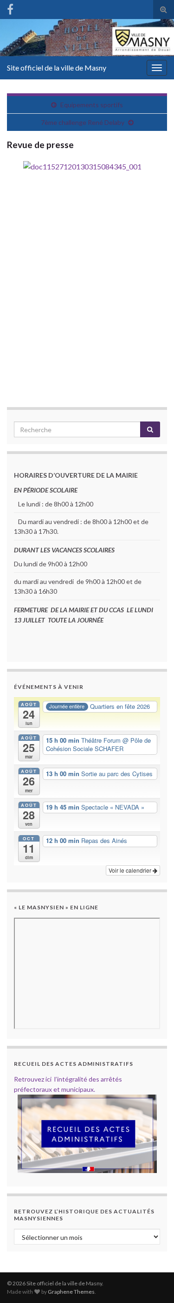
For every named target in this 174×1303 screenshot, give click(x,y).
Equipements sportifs (91, 105)
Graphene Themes (71, 1291)
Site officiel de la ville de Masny (56, 67)
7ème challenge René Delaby (82, 122)
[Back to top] (153, 1282)
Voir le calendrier (131, 870)
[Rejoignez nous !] (10, 7)
